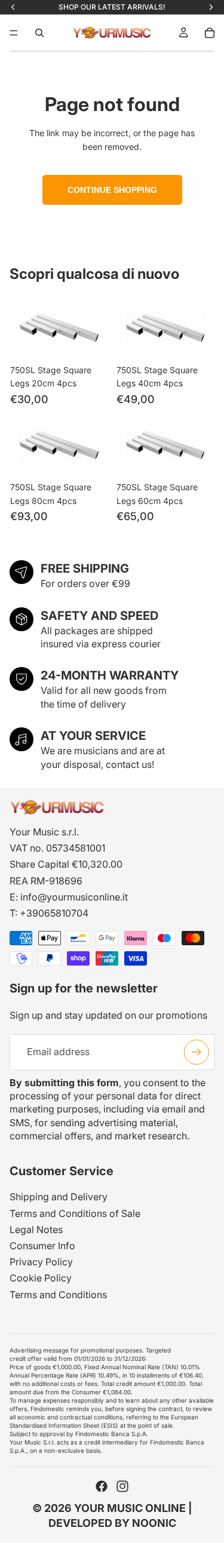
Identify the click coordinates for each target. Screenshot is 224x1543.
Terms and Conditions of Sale (75, 1213)
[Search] (39, 33)
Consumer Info (42, 1246)
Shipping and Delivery (59, 1197)
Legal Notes (36, 1229)
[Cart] (210, 33)
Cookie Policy (41, 1278)
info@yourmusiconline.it (74, 897)
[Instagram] (122, 1486)
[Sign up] (196, 1051)
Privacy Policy (41, 1262)
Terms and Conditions (58, 1295)
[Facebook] (101, 1486)
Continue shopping (112, 190)
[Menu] (13, 33)
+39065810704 (54, 913)
